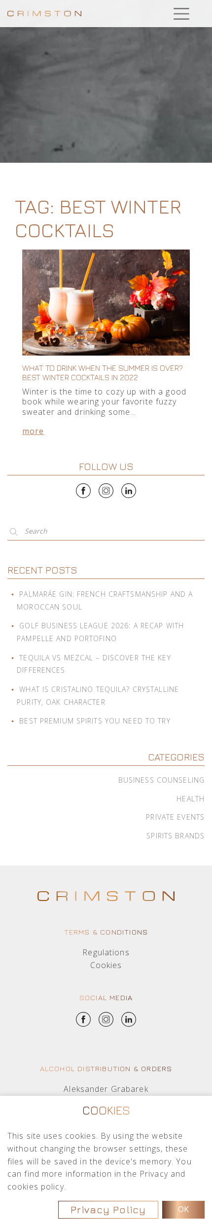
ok (183, 1209)
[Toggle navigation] (181, 13)
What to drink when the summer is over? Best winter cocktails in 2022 (102, 372)
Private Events (175, 817)
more (33, 431)
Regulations (105, 952)
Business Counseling (161, 780)
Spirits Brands (175, 835)
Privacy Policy (108, 1209)
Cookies (106, 965)
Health (191, 798)
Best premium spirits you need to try (94, 720)
